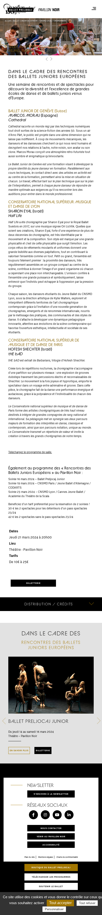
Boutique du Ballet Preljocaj (51, 867)
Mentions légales (45, 857)
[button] (47, 59)
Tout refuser (87, 903)
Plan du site (29, 857)
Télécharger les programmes (51, 877)
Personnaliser (54, 909)
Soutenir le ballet (51, 886)
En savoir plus (19, 750)
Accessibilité (51, 844)
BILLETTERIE (33, 583)
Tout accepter (60, 903)
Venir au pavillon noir (51, 836)
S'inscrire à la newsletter (51, 794)
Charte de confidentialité (67, 857)
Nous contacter (51, 828)
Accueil (8, 21)
